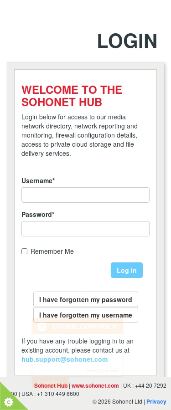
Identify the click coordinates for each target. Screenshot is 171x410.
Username (38, 180)
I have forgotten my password (85, 299)
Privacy (156, 401)
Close (115, 326)
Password (37, 214)
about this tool (102, 370)
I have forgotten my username (85, 314)
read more (50, 381)
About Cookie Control (41, 326)
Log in (127, 270)
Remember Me (52, 251)
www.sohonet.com (95, 385)
